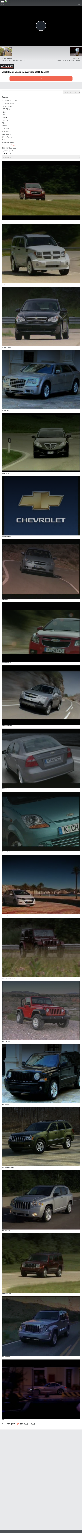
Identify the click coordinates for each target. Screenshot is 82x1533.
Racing (4, 126)
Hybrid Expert (7, 151)
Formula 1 (6, 120)
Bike (3, 140)
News (4, 112)
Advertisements (8, 142)
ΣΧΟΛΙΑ (41, 78)
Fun (3, 115)
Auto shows (6, 134)
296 (8, 1424)
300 (26, 1424)
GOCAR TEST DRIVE (10, 101)
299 (21, 1424)
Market (4, 117)
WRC (4, 123)
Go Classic (6, 131)
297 (13, 1424)
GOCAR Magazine (9, 148)
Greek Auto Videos (9, 137)
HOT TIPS (6, 109)
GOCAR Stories (8, 104)
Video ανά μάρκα (8, 145)
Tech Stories (7, 106)
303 (33, 1424)
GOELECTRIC (7, 153)
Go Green (5, 128)
